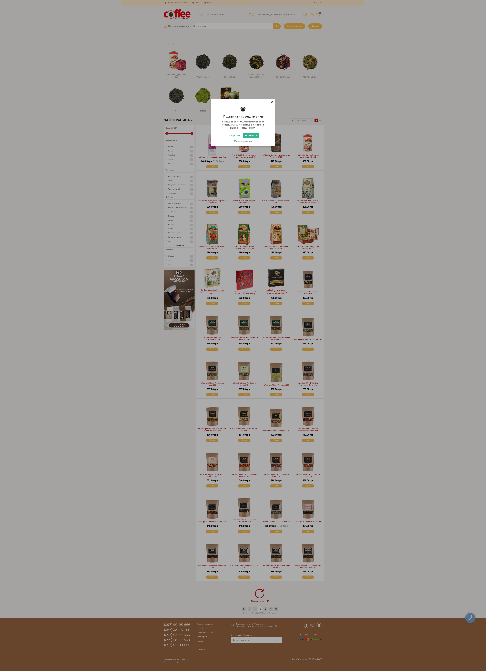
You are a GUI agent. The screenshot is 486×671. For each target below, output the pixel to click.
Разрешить (251, 136)
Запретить (234, 136)
